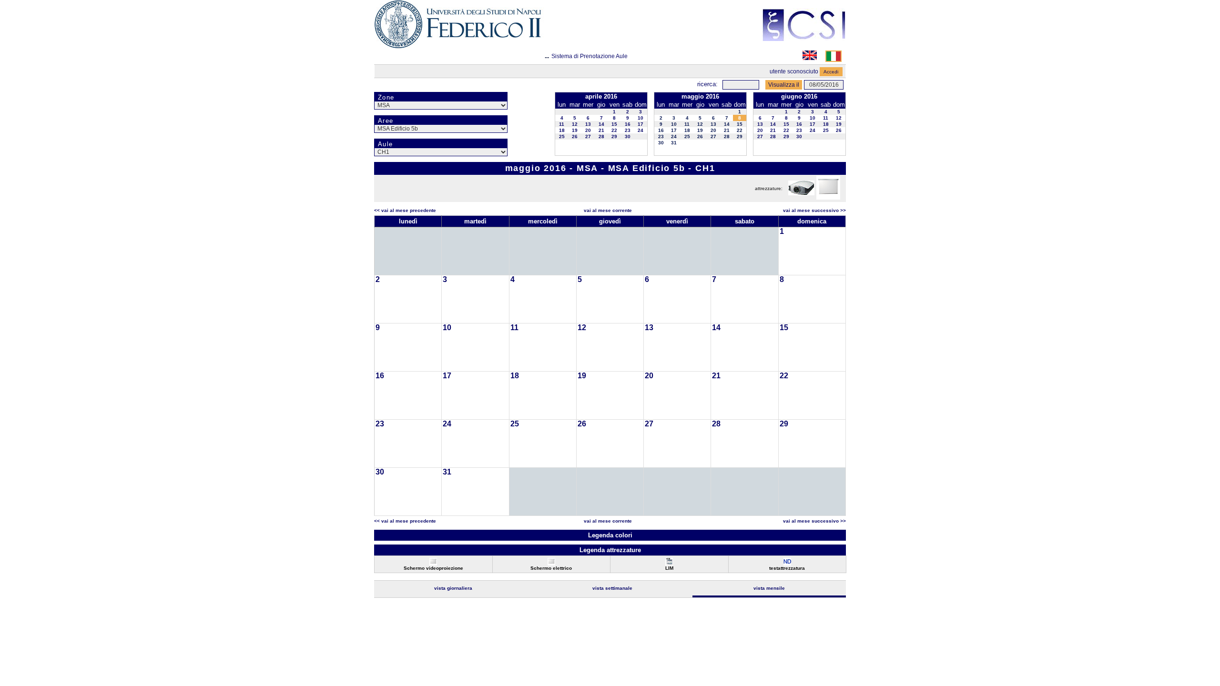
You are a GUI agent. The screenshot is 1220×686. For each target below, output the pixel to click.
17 (640, 124)
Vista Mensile (769, 588)
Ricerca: (707, 84)
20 (588, 130)
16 (627, 124)
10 (640, 118)
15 (614, 124)
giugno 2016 (799, 96)
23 (627, 130)
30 (627, 136)
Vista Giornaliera (453, 588)
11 (561, 124)
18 (562, 130)
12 (575, 124)
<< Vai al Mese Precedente (405, 210)
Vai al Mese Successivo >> (814, 210)
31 (674, 142)
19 (575, 130)
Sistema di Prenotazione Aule (589, 56)
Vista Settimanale (612, 588)
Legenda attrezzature (610, 550)
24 (640, 130)
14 (601, 124)
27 (588, 136)
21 (601, 130)
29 (614, 136)
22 (614, 130)
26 (575, 136)
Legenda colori (610, 535)
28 (601, 136)
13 (588, 124)
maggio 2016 (700, 96)
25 (562, 136)
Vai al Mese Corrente (608, 210)
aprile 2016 (601, 96)
